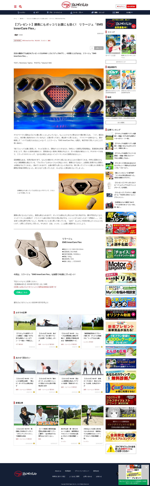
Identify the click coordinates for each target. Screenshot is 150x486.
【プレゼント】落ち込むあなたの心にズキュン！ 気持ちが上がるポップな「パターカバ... (125, 165)
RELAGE (37, 40)
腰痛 (49, 40)
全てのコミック (121, 62)
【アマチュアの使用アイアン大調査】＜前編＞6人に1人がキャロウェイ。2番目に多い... (125, 146)
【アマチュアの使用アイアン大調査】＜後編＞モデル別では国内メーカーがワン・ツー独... (125, 136)
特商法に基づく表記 (58, 476)
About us (58, 471)
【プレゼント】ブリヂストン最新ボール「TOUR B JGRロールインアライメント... (125, 195)
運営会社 (96, 471)
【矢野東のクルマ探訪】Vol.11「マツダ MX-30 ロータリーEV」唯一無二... (125, 204)
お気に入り (99, 48)
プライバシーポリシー (82, 471)
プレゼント (44, 40)
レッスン (22, 12)
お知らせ (99, 476)
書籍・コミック (99, 12)
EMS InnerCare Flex (28, 40)
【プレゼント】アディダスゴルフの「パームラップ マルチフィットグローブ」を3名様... (125, 185)
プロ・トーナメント (55, 12)
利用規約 (68, 471)
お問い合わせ (87, 476)
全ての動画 (121, 122)
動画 (117, 12)
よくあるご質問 (74, 476)
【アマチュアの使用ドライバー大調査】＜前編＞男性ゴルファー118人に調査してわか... (125, 155)
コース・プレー (78, 12)
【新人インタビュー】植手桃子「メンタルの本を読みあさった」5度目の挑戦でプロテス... (125, 175)
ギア (37, 12)
